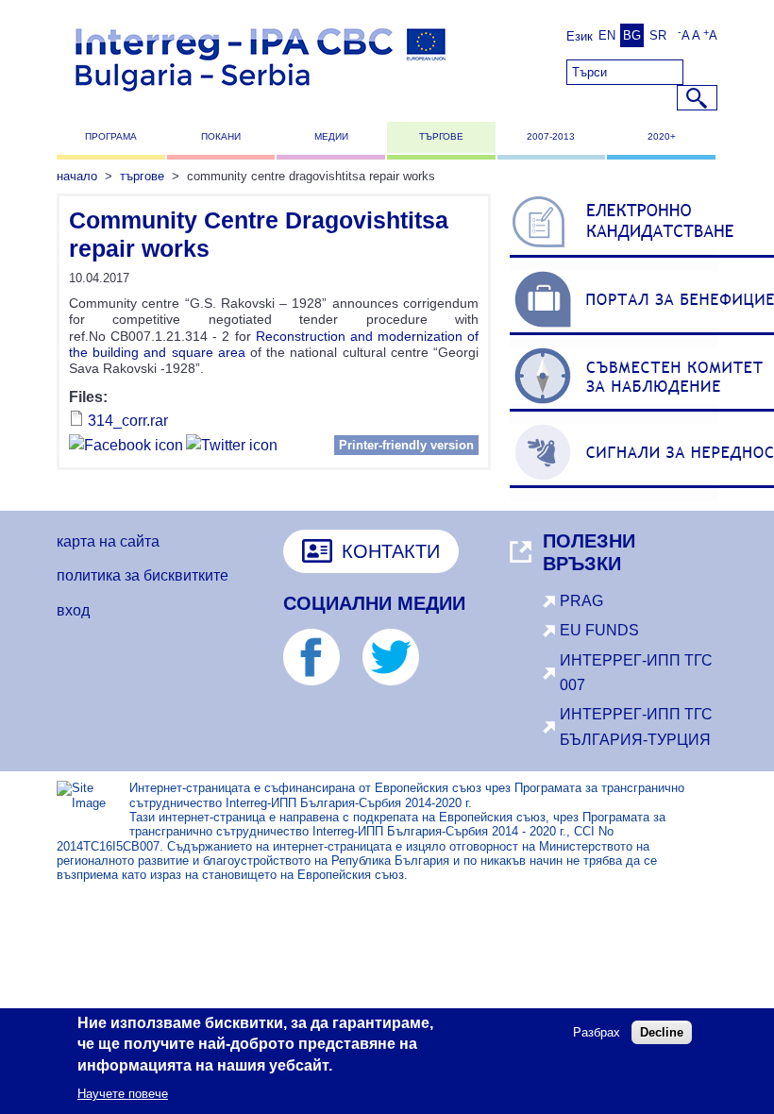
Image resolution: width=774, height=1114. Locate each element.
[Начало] (260, 100)
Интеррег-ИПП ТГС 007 (636, 672)
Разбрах (596, 1032)
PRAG (581, 601)
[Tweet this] (232, 448)
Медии (331, 136)
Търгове (441, 136)
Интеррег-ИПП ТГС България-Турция (636, 726)
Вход (73, 610)
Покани (221, 136)
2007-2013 (551, 136)
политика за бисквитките (142, 575)
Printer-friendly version (406, 445)
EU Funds (599, 630)
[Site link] (321, 680)
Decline (661, 1032)
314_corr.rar (128, 421)
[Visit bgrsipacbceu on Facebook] (126, 448)
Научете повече (122, 1094)
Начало (77, 176)
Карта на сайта (108, 541)
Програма (111, 136)
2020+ (662, 136)
